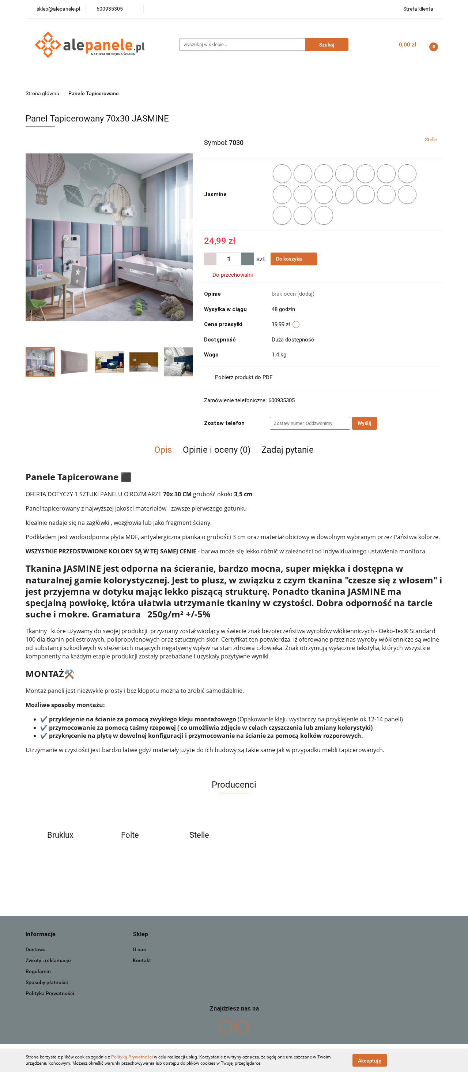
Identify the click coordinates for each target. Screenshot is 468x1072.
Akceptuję (369, 1060)
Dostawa (36, 949)
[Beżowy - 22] (323, 173)
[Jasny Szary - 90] (282, 215)
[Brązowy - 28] (407, 173)
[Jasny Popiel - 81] (386, 194)
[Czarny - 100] (323, 215)
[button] (41, 934)
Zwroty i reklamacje (48, 960)
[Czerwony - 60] (303, 194)
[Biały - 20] (282, 173)
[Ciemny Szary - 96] (303, 215)
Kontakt (142, 960)
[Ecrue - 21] (303, 173)
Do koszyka (289, 259)
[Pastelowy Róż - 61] (323, 194)
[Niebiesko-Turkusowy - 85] (407, 194)
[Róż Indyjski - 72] (365, 194)
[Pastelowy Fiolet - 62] (344, 194)
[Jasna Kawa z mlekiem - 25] (386, 173)
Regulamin (38, 971)
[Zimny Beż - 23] (344, 173)
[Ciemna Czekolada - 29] (282, 194)
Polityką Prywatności (132, 1057)
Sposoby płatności (47, 982)
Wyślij (364, 423)
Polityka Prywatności (50, 993)
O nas (139, 949)
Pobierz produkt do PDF (243, 377)
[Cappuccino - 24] (365, 173)
